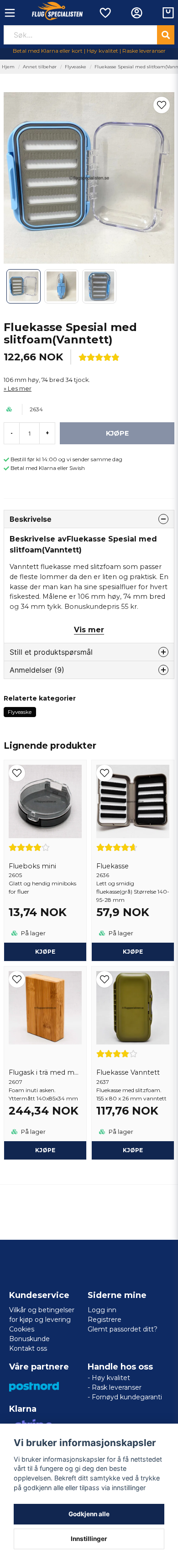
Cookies (21, 1329)
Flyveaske (75, 67)
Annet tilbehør (40, 67)
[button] (161, 105)
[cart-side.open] (168, 13)
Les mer (19, 388)
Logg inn (102, 1310)
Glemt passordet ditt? (122, 1329)
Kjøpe (45, 951)
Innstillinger (89, 1538)
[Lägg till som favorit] (105, 13)
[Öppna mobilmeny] (10, 13)
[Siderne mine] (137, 13)
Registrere (104, 1319)
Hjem (8, 67)
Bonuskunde (29, 1339)
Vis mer (89, 629)
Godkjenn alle (89, 1514)
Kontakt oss (28, 1348)
